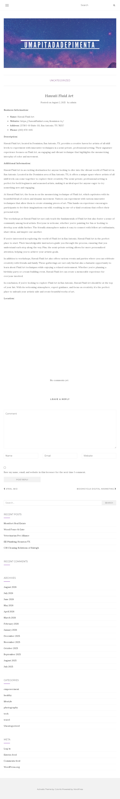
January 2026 (10, 629)
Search (109, 503)
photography (11, 707)
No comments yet (59, 380)
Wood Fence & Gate (14, 529)
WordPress (78, 789)
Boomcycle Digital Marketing (96, 489)
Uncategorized (60, 80)
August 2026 (10, 587)
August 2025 (10, 660)
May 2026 (8, 605)
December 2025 (12, 636)
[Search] (114, 5)
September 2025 (12, 654)
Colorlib (58, 789)
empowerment (11, 689)
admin (73, 102)
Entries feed (10, 754)
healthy (8, 695)
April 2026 (9, 611)
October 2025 (11, 648)
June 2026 (9, 599)
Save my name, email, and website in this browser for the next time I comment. (45, 472)
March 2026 (10, 617)
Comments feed (12, 760)
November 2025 (12, 642)
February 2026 (11, 623)
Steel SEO (11, 489)
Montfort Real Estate (15, 523)
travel (7, 719)
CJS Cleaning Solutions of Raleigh (21, 547)
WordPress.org (12, 767)
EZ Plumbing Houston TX (17, 541)
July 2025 (8, 666)
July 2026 (8, 593)
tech (6, 713)
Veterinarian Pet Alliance (16, 535)
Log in (7, 748)
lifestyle (8, 701)
